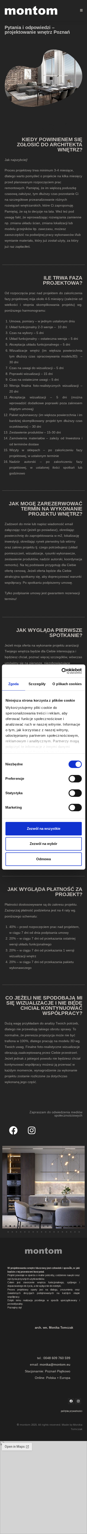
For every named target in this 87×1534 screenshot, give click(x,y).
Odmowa (43, 859)
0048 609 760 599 (56, 1358)
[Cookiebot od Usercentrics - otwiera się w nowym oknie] (62, 671)
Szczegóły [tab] (37, 684)
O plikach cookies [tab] (67, 684)
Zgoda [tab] (13, 684)
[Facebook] (13, 1130)
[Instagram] (31, 1130)
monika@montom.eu (55, 1364)
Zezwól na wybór (43, 844)
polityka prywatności (71, 1411)
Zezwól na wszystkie (43, 828)
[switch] (75, 778)
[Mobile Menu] (81, 10)
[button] (6, 1226)
